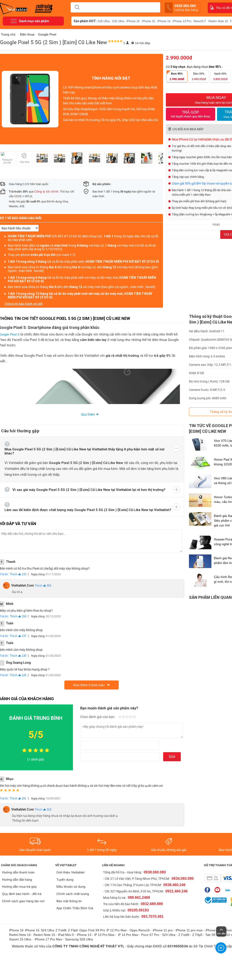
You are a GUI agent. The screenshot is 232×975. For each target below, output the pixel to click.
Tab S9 (210, 935)
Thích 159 (18, 616)
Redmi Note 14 (20, 935)
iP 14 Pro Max (128, 935)
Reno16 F (199, 21)
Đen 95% (176, 76)
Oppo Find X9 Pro (92, 930)
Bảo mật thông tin (69, 901)
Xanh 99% (220, 76)
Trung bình (127, 717)
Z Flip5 (197, 935)
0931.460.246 (176, 891)
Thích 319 (43, 809)
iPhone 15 (148, 21)
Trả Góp (190, 114)
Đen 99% (199, 76)
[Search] (77, 7)
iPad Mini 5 (66, 935)
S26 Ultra (103, 21)
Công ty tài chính (46, 191)
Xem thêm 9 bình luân (89, 685)
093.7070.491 (152, 916)
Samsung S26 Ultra (79, 939)
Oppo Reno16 (140, 930)
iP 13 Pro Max (104, 935)
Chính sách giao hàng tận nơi (23, 901)
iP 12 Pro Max (116, 930)
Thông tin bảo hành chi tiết (23, 303)
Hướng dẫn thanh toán (18, 872)
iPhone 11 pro (163, 930)
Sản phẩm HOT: (85, 21)
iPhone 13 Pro (182, 21)
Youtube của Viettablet (218, 890)
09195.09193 (138, 910)
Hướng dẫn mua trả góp (19, 886)
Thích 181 (18, 798)
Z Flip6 (73, 930)
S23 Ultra (168, 935)
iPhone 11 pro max (189, 930)
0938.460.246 (174, 885)
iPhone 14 (163, 21)
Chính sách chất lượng (72, 894)
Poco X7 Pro (150, 935)
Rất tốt (130, 717)
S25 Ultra (118, 21)
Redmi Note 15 (218, 21)
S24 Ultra (47, 930)
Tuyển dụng (64, 879)
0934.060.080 (183, 878)
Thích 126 (18, 675)
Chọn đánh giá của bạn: (98, 717)
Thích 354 (43, 585)
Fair (123, 717)
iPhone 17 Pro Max (48, 939)
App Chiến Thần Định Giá (74, 908)
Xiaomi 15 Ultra (20, 939)
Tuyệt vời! (134, 717)
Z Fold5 (183, 935)
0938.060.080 (186, 8)
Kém (119, 717)
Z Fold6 (61, 930)
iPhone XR (213, 930)
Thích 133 (18, 574)
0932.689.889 (152, 904)
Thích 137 (18, 636)
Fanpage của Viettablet (208, 890)
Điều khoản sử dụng (70, 886)
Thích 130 (18, 655)
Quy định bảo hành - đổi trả (21, 894)
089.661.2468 (139, 897)
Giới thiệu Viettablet (70, 872)
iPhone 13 (84, 935)
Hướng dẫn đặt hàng (17, 879)
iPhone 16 (133, 21)
